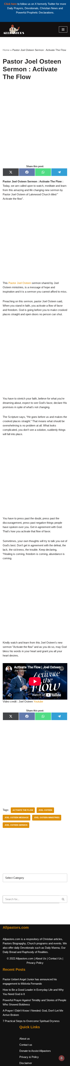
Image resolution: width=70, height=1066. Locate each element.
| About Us (40, 958)
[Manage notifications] (61, 1058)
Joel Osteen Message (16, 817)
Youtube (38, 701)
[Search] (63, 899)
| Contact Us (54, 958)
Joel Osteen (45, 810)
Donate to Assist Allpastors (35, 1050)
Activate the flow (23, 810)
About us (24, 1038)
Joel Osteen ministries (46, 817)
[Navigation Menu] (63, 29)
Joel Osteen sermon (15, 825)
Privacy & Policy (29, 1056)
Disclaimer (25, 1063)
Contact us (25, 1044)
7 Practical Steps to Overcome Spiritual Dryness (31, 1021)
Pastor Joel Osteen (19, 282)
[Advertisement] (35, 126)
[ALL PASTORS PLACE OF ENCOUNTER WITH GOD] (13, 29)
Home (6, 50)
